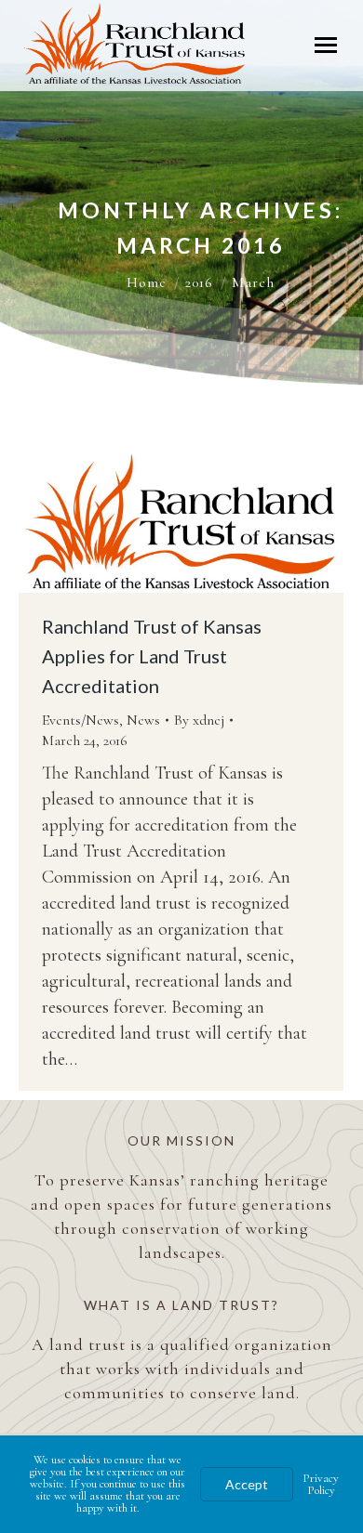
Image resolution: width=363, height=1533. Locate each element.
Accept (246, 1484)
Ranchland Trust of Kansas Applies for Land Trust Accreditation (152, 656)
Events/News (80, 720)
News (143, 720)
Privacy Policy (320, 1484)
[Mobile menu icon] (325, 45)
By (199, 720)
